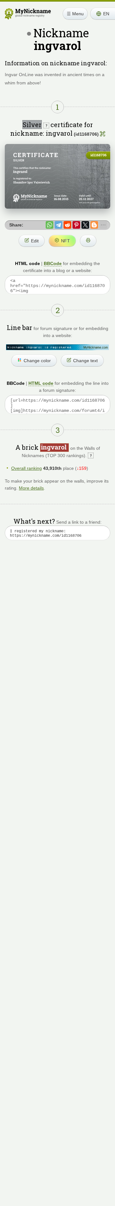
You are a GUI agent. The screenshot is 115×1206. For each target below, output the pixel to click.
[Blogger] (94, 225)
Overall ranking (26, 468)
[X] (85, 225)
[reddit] (67, 225)
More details (31, 488)
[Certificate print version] (88, 241)
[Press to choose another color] (57, 347)
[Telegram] (58, 225)
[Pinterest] (76, 225)
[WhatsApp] (49, 225)
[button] (102, 14)
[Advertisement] (57, 618)
